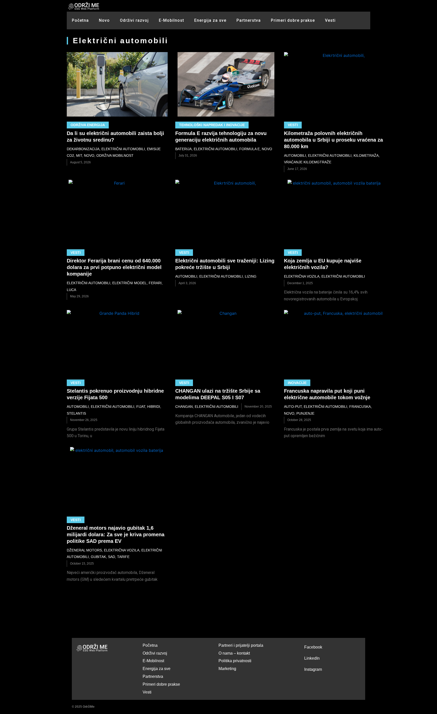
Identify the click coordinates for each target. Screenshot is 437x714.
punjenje (305, 413)
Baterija (183, 149)
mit (79, 155)
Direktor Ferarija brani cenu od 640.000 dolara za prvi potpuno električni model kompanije (114, 267)
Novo (104, 20)
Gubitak (98, 557)
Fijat (140, 407)
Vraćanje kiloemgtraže (307, 162)
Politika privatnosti (235, 661)
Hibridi (153, 407)
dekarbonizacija (83, 149)
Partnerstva (248, 20)
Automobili (295, 155)
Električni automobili (123, 149)
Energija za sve (210, 20)
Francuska (360, 407)
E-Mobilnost (171, 20)
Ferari (155, 283)
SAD (111, 557)
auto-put (293, 407)
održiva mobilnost (115, 155)
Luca (71, 290)
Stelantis (76, 413)
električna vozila (301, 276)
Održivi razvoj (134, 20)
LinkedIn (312, 658)
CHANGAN (184, 407)
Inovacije (297, 383)
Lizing (250, 276)
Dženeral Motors (84, 550)
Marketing (227, 668)
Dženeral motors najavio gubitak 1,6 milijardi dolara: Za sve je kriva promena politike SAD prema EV (115, 534)
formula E (249, 149)
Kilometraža (366, 155)
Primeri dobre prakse (293, 20)
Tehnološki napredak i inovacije (212, 125)
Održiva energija (88, 125)
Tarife (123, 557)
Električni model (129, 283)
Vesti (330, 20)
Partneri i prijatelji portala (241, 645)
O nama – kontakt (234, 653)
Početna (80, 20)
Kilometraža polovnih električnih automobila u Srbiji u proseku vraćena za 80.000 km (333, 139)
